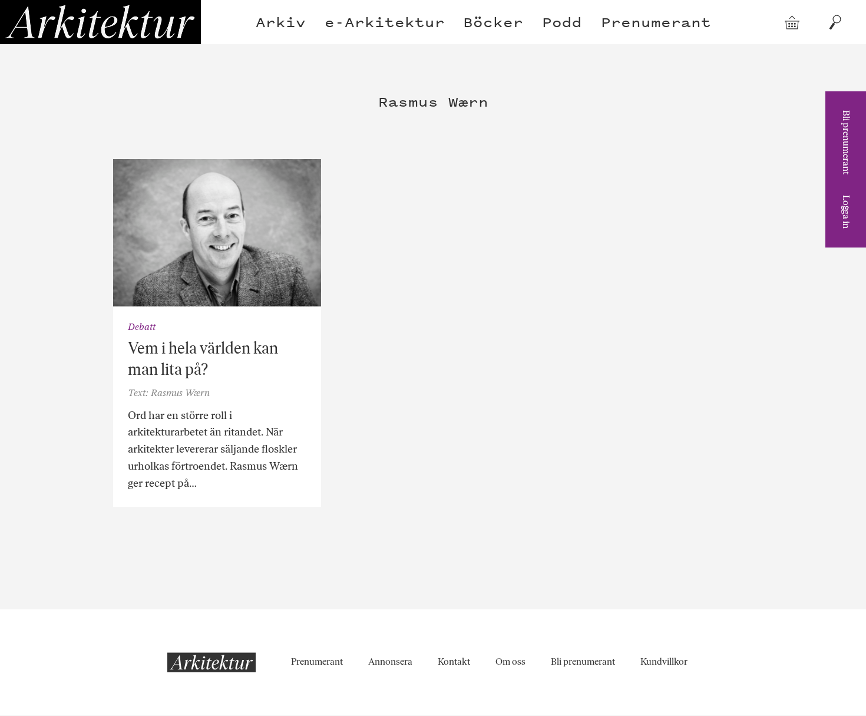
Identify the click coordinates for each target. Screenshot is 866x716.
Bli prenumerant (846, 142)
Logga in (846, 212)
